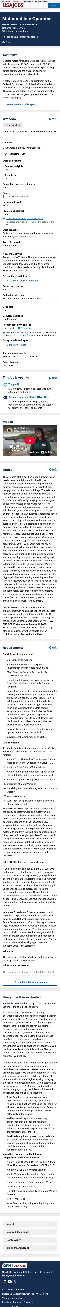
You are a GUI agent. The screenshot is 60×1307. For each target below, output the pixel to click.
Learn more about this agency (21, 104)
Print (8, 42)
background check (29, 332)
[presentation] (30, 154)
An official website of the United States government (26, 1)
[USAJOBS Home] (14, 5)
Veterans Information (12, 1298)
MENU (54, 5)
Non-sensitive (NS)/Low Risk (17, 328)
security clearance (16, 335)
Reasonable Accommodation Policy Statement (25, 1294)
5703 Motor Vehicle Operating (23, 280)
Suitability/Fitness (16, 345)
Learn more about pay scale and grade (24, 218)
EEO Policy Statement (13, 1289)
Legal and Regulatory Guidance (17, 1302)
